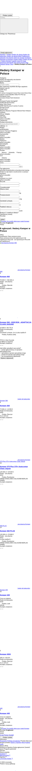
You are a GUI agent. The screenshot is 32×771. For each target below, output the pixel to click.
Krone (23, 62)
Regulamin (3, 741)
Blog (23, 742)
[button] (16, 43)
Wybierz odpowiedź (7, 358)
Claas (24, 61)
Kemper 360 (5, 406)
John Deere (17, 62)
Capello (13, 61)
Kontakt (11, 735)
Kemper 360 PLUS (7, 531)
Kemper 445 (5, 595)
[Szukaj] (14, 26)
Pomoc (6, 735)
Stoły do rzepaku (19, 58)
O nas (2, 735)
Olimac (7, 64)
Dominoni (3, 62)
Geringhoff (9, 62)
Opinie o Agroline (16, 742)
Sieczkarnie (10, 58)
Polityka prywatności (13, 741)
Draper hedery (18, 59)
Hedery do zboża (17, 54)
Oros (11, 64)
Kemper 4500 (5, 654)
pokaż (3, 219)
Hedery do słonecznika (14, 56)
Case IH (19, 61)
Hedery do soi (27, 59)
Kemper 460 (5, 277)
